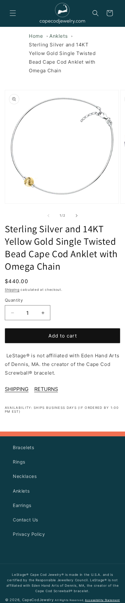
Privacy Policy (29, 534)
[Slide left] (48, 216)
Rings (19, 461)
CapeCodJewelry (38, 600)
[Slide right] (77, 216)
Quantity (14, 300)
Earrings (22, 505)
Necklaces (25, 476)
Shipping (12, 289)
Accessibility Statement (102, 600)
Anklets (58, 36)
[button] (13, 13)
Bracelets (23, 447)
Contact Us (25, 519)
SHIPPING (17, 389)
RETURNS (46, 389)
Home (36, 36)
